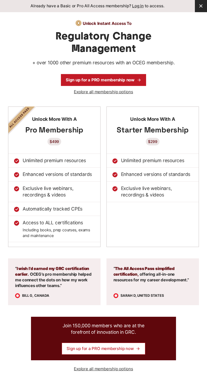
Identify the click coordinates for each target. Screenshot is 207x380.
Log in (138, 5)
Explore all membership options (103, 91)
